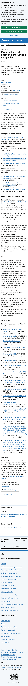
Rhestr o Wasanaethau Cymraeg (11, 657)
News (3, 624)
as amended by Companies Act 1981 (14, 396)
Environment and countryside (10, 595)
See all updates (16, 90)
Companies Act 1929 (9, 354)
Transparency (5, 636)
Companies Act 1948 (9, 361)
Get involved (5, 642)
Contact (20, 652)
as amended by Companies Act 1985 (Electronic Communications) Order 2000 (14, 419)
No (25, 540)
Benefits (3, 564)
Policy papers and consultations (11, 633)
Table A (5, 105)
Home (2, 45)
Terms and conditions (8, 655)
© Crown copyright (14, 682)
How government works (8, 639)
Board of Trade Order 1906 (11, 341)
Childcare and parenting (9, 573)
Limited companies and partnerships (16, 45)
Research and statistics (8, 630)
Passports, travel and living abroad (12, 604)
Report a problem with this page (14, 547)
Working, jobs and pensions (9, 610)
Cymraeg (9, 62)
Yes (18, 540)
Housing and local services (9, 598)
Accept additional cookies (14, 27)
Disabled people (6, 582)
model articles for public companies (14, 163)
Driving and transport (8, 585)
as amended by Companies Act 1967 (14, 365)
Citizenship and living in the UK (11, 576)
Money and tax (5, 601)
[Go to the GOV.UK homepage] (7, 40)
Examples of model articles (10, 100)
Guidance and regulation (9, 627)
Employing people (7, 592)
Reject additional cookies (14, 31)
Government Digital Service (9, 659)
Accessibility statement (8, 652)
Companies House (6, 82)
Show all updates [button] (5, 486)
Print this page (8, 109)
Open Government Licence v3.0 (11, 667)
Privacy (8, 650)
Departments (5, 621)
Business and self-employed (10, 570)
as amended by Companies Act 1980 (14, 389)
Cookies (14, 650)
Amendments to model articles (11, 103)
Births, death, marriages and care (11, 567)
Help (2, 650)
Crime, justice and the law (9, 579)
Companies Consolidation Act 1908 (14, 347)
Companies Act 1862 (9, 336)
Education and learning (8, 589)
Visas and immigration (8, 607)
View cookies (14, 35)
